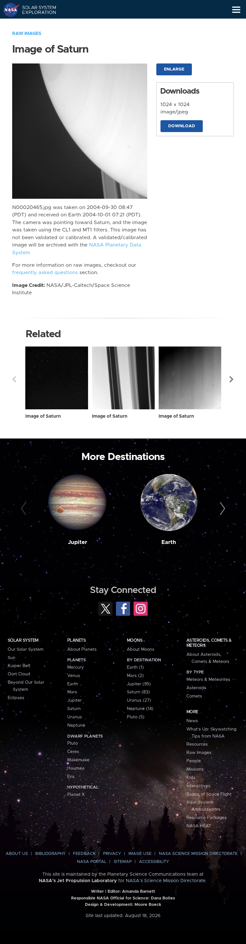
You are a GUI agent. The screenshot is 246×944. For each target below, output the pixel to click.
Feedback (84, 854)
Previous (14, 379)
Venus (73, 675)
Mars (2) (135, 675)
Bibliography (50, 854)
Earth (168, 542)
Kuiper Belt (19, 666)
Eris (71, 776)
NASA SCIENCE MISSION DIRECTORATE (198, 854)
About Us (17, 854)
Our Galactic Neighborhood (35, 24)
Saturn (74, 708)
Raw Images (26, 33)
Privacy (112, 854)
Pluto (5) (135, 717)
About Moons (140, 649)
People (193, 761)
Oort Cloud (19, 674)
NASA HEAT (198, 826)
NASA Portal (91, 862)
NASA (8, 9)
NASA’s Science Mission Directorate (166, 881)
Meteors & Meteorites (208, 679)
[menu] (236, 10)
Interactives (198, 786)
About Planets (82, 649)
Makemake (78, 760)
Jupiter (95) (139, 684)
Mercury (75, 667)
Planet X (76, 794)
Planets (76, 640)
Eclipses (16, 698)
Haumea (76, 768)
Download (181, 126)
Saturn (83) (138, 692)
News (192, 721)
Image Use (140, 854)
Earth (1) (135, 667)
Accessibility (154, 862)
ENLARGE (174, 69)
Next (232, 379)
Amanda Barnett (138, 892)
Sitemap (123, 862)
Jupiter (77, 542)
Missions (195, 769)
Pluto (72, 743)
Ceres (73, 751)
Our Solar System (26, 649)
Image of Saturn (43, 416)
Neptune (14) (140, 708)
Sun (11, 658)
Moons (134, 640)
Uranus (74, 717)
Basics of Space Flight (209, 794)
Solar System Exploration (35, 9)
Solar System (23, 640)
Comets (194, 696)
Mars (72, 692)
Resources (197, 744)
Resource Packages (206, 817)
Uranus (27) (139, 700)
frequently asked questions (45, 272)
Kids (190, 777)
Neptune (76, 725)
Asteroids (196, 688)
